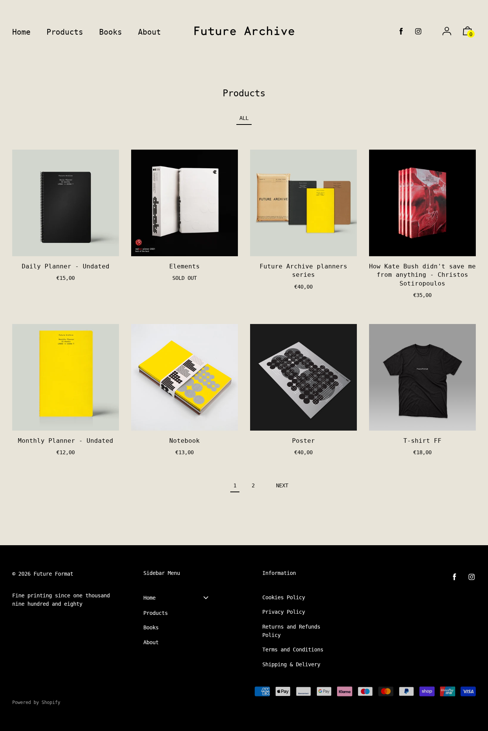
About (151, 642)
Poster (303, 440)
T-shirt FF (422, 440)
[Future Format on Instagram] (418, 31)
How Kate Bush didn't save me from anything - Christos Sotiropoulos (422, 275)
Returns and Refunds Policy (291, 631)
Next (282, 485)
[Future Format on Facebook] (401, 31)
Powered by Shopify (36, 702)
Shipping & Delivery (291, 664)
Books (151, 627)
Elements (184, 266)
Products (155, 613)
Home (149, 598)
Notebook (184, 440)
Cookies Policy (283, 597)
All (244, 118)
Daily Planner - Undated (65, 266)
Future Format (53, 574)
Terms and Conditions (292, 649)
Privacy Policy (283, 612)
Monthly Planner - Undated (65, 440)
